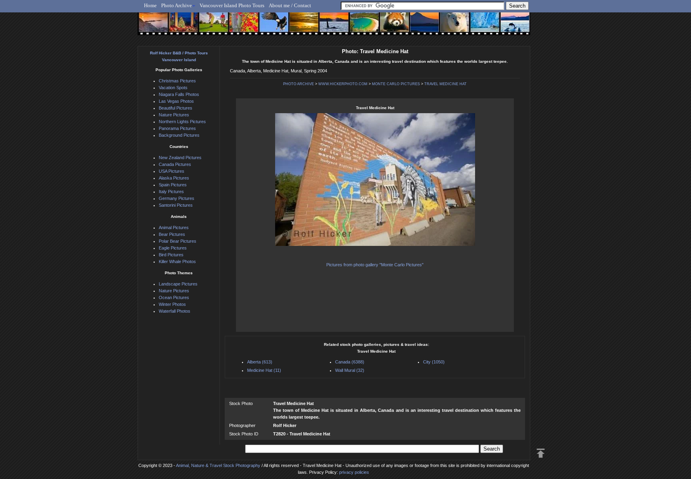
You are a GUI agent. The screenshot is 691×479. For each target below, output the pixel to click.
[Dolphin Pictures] (507, 26)
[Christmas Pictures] (181, 26)
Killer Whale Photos (177, 261)
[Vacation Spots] (359, 26)
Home (150, 5)
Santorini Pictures (176, 205)
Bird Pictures (171, 254)
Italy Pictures (171, 191)
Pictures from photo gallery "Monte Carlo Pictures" (374, 264)
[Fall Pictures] (241, 26)
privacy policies (354, 472)
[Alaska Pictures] (477, 26)
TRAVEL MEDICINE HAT (445, 84)
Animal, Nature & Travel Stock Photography (218, 465)
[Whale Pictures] (330, 26)
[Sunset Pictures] (152, 26)
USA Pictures (171, 171)
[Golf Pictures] (211, 26)
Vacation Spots (173, 87)
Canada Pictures (175, 164)
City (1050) (434, 361)
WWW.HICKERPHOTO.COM (342, 84)
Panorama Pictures (177, 128)
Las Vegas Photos (176, 101)
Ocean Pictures (174, 297)
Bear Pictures (172, 234)
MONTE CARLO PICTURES (396, 84)
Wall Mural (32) (349, 370)
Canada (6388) (349, 361)
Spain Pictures (173, 184)
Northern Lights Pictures (182, 121)
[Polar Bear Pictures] (448, 26)
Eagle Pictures (173, 247)
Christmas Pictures (177, 80)
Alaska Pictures (174, 178)
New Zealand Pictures (180, 157)
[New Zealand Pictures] (418, 26)
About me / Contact (290, 5)
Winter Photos (172, 304)
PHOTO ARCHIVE (298, 84)
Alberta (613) (259, 361)
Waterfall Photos (174, 311)
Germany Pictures (176, 198)
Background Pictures (179, 135)
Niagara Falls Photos (179, 94)
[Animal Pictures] (389, 26)
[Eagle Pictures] (270, 26)
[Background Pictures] (300, 26)
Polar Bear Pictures (177, 241)
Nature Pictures (174, 114)
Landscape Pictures (178, 283)
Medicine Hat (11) (264, 370)
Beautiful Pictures (175, 108)
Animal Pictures (174, 227)
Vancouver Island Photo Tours (232, 5)
